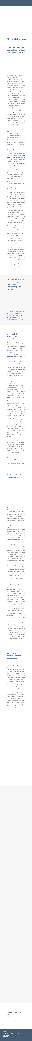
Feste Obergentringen (13, 206)
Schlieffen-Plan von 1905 (14, 356)
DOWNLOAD (6, 1035)
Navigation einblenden (10, 3)
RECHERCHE (6, 1037)
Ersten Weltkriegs (12, 397)
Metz (14, 112)
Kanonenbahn (11, 589)
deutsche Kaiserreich (13, 150)
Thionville (22, 109)
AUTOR (4, 1031)
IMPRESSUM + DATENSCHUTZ (11, 1033)
